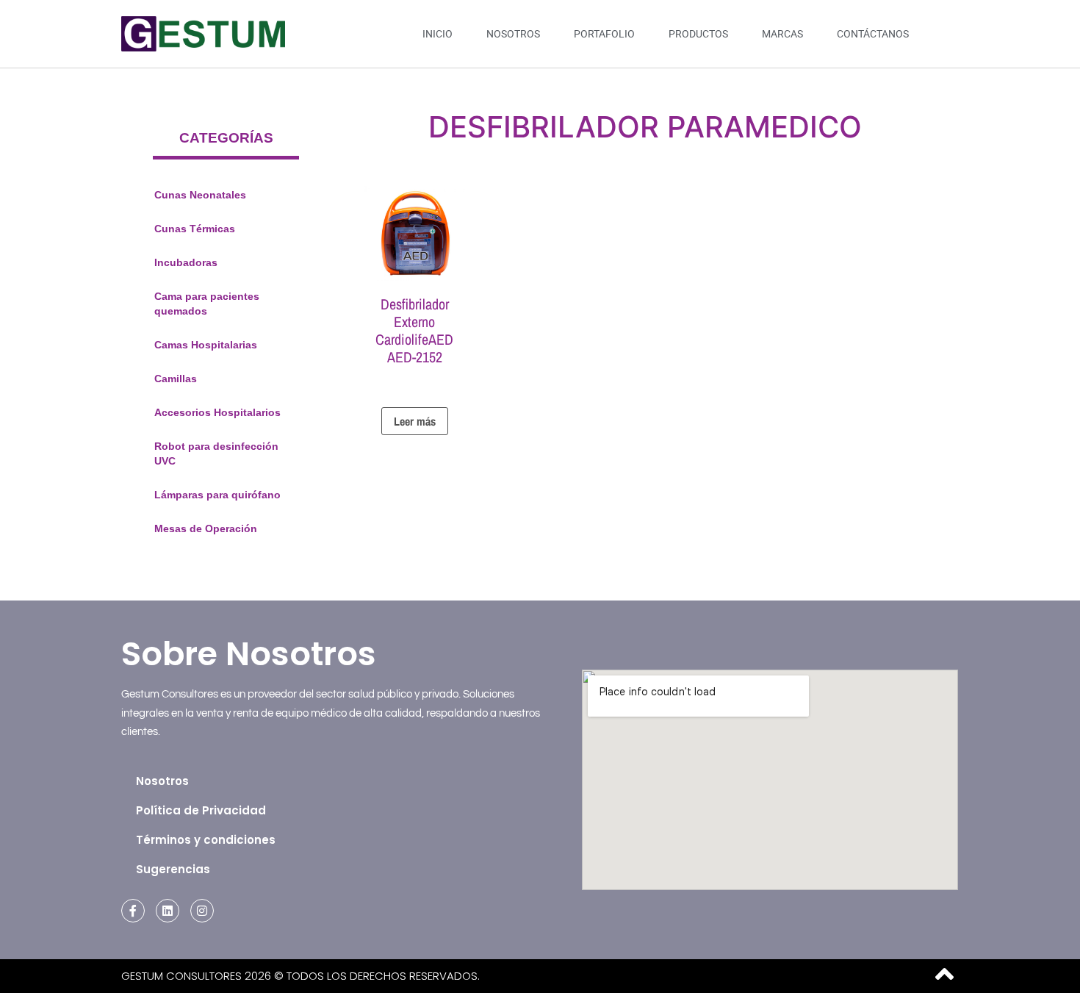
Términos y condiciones (206, 839)
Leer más (415, 421)
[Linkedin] (167, 910)
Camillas (175, 378)
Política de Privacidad (201, 810)
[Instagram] (202, 910)
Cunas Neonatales (200, 195)
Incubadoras (185, 262)
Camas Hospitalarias (205, 345)
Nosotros (513, 34)
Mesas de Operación (205, 528)
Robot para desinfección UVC (216, 453)
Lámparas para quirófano (217, 495)
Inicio (437, 34)
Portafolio (604, 34)
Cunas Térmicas (194, 228)
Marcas (782, 34)
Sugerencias (173, 869)
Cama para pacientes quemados (206, 303)
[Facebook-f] (133, 910)
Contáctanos (873, 34)
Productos (698, 34)
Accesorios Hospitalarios (217, 412)
